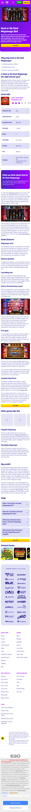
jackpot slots (24, 390)
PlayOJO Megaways (20, 434)
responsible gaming (24, 234)
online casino (4, 90)
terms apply (19, 489)
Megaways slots (13, 193)
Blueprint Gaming (6, 40)
